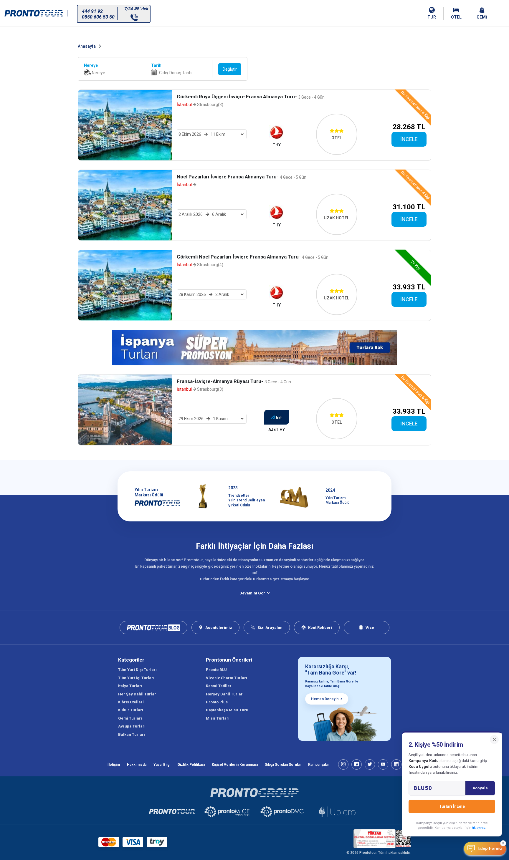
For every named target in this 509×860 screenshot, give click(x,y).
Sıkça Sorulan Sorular (283, 765)
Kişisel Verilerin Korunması (235, 765)
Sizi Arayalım (269, 627)
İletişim (114, 765)
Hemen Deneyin (324, 699)
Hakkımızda (136, 765)
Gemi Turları (130, 718)
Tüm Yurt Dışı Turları (137, 669)
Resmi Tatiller (219, 686)
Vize (370, 627)
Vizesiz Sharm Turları (226, 678)
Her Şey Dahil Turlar (137, 694)
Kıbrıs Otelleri (131, 702)
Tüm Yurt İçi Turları (136, 678)
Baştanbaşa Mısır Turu (227, 710)
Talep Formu (489, 848)
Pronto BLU (216, 669)
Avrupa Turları (132, 726)
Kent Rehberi (320, 627)
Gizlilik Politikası (191, 765)
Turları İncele (452, 806)
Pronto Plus (217, 702)
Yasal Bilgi (161, 765)
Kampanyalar (318, 765)
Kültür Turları (130, 710)
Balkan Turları (131, 734)
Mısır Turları (217, 718)
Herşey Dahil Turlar (224, 694)
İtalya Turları (130, 686)
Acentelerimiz (218, 627)
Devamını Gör (252, 593)
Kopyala (480, 788)
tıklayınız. (479, 828)
